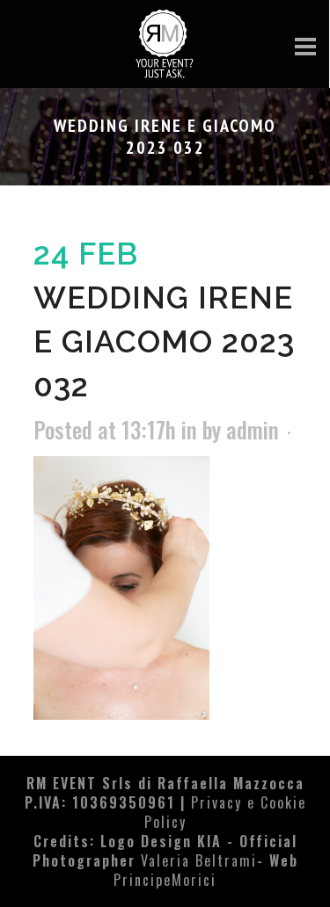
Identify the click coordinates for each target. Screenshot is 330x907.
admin (252, 429)
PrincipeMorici (165, 879)
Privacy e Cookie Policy (225, 812)
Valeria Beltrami (199, 860)
